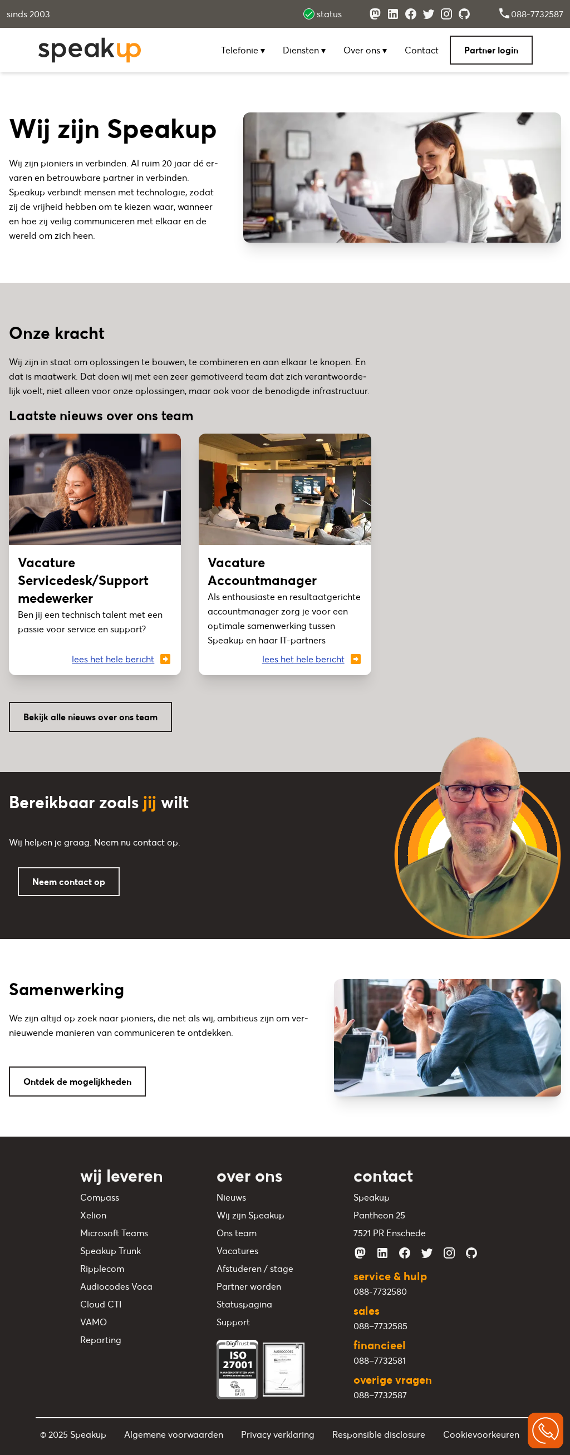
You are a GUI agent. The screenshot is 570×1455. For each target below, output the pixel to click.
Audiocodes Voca (116, 1286)
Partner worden (249, 1286)
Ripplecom (102, 1268)
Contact (422, 50)
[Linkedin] (393, 14)
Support (233, 1322)
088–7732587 (380, 1394)
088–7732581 (379, 1360)
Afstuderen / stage (255, 1268)
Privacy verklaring (278, 1434)
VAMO (93, 1322)
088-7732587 (537, 13)
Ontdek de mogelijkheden (77, 1081)
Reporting (100, 1339)
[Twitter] (428, 14)
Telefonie (241, 50)
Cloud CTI (100, 1304)
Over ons (362, 50)
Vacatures (237, 1250)
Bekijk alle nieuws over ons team (90, 716)
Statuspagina (244, 1304)
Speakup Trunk (110, 1250)
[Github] (464, 14)
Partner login (491, 50)
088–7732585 (380, 1325)
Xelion (93, 1215)
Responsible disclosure (378, 1434)
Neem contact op (68, 881)
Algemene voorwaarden (173, 1434)
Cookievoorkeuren (481, 1434)
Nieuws (231, 1197)
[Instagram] (446, 14)
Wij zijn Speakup (250, 1215)
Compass (99, 1197)
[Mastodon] (375, 14)
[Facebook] (410, 14)
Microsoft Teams (114, 1232)
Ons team (237, 1232)
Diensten (302, 50)
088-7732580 (380, 1291)
